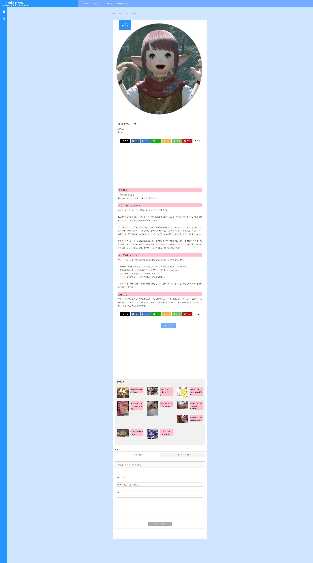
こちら (142, 198)
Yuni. (122, 129)
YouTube (97, 4)
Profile (85, 4)
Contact (109, 4)
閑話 (122, 132)
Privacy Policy (122, 4)
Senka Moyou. (16, 2)
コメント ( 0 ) (138, 455)
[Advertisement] (160, 167)
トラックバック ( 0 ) (183, 455)
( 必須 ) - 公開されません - (128, 485)
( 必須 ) (121, 477)
